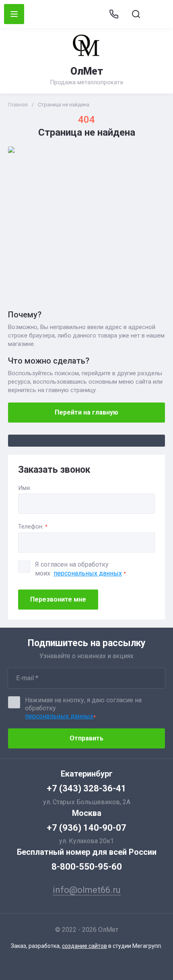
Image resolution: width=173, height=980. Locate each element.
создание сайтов (84, 946)
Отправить (86, 738)
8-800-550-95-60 (86, 867)
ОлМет (86, 71)
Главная (18, 105)
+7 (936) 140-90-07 (86, 828)
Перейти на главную (86, 412)
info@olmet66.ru (158, 14)
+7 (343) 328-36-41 (86, 788)
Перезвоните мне (58, 599)
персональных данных (88, 573)
